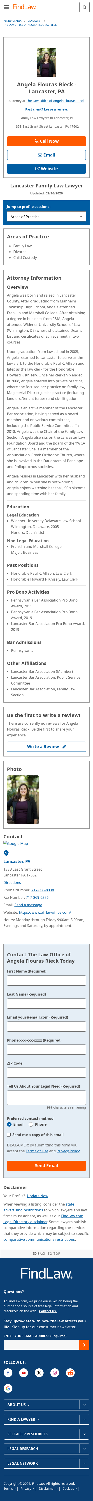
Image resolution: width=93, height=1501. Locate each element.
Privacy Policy (68, 1150)
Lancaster (34, 20)
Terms (9, 1488)
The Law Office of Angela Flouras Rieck (30, 24)
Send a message (28, 904)
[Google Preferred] (8, 1388)
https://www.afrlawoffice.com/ (45, 912)
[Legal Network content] (84, 1463)
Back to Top (48, 1253)
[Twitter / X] (39, 1372)
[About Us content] (84, 1405)
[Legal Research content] (84, 1449)
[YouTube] (23, 1372)
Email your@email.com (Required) (37, 1017)
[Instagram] (54, 1372)
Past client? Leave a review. (46, 109)
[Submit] (84, 1345)
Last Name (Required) (26, 994)
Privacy (26, 1488)
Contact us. (48, 1311)
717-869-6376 (37, 897)
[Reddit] (70, 1372)
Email (18, 1124)
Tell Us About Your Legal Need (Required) (43, 1086)
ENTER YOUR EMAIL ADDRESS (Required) (35, 1336)
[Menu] (6, 7)
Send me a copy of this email (38, 1134)
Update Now (37, 1195)
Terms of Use (37, 1150)
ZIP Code (14, 1063)
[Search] (84, 7)
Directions (12, 882)
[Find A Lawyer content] (84, 1419)
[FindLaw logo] (26, 7)
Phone (40, 1124)
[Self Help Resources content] (84, 1434)
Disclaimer (47, 1488)
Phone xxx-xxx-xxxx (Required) (34, 1040)
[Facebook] (8, 1372)
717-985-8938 (42, 890)
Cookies (69, 1488)
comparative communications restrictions (39, 1239)
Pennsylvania (12, 20)
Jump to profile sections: (29, 206)
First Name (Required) (26, 971)
